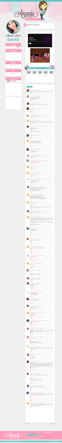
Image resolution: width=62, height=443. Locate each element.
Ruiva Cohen (32, 238)
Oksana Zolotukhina (33, 115)
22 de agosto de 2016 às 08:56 (40, 385)
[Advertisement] (13, 89)
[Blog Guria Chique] (13, 73)
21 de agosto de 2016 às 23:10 (36, 361)
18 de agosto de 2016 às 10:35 (36, 120)
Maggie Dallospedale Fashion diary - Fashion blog (36, 316)
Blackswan (32, 103)
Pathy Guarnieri (32, 385)
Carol (31, 228)
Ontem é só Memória (33, 259)
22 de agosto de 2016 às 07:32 (37, 378)
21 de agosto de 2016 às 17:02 (39, 328)
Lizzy (31, 135)
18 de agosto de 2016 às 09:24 (36, 108)
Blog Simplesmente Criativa (33, 301)
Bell (30, 108)
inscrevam (43, 31)
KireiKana (32, 166)
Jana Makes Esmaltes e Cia (33, 249)
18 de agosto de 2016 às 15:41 (40, 149)
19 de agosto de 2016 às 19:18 (39, 246)
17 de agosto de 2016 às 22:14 (37, 96)
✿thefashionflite (32, 308)
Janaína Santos (32, 246)
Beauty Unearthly (33, 155)
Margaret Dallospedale (34, 312)
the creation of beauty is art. (34, 160)
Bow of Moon (32, 266)
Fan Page (31, 251)
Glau (31, 120)
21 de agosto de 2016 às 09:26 (39, 305)
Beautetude (31, 174)
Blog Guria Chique (13, 74)
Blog (30, 369)
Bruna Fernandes (33, 126)
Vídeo (38, 25)
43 (52, 66)
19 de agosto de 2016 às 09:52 (40, 186)
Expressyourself (32, 286)
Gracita (31, 96)
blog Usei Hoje (32, 392)
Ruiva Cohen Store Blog (33, 242)
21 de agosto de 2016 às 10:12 (42, 312)
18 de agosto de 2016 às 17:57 (38, 166)
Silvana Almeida (33, 186)
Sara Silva (56, 441)
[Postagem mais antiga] (52, 424)
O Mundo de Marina (32, 324)
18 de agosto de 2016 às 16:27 (40, 155)
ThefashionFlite (32, 305)
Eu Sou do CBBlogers (13, 66)
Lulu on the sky (32, 328)
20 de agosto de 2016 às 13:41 (40, 291)
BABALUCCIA (32, 210)
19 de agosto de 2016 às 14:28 (38, 202)
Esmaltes (31, 25)
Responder (31, 93)
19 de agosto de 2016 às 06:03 (38, 172)
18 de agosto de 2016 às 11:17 (40, 126)
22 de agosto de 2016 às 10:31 (39, 392)
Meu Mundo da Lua (32, 206)
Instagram (31, 250)
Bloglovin (31, 182)
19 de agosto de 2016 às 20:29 (40, 255)
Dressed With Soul (33, 291)
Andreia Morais (32, 354)
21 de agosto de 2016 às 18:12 (40, 354)
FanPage (37, 206)
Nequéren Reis (32, 194)
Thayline (31, 298)
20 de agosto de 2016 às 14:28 (37, 298)
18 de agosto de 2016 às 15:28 (38, 140)
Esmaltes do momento (34, 25)
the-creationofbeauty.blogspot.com (34, 162)
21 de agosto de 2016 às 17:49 (38, 346)
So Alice (31, 277)
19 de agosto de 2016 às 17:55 (39, 238)
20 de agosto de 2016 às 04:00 (37, 277)
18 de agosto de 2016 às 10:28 (41, 115)
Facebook (37, 259)
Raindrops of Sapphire (33, 381)
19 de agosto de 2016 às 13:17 (39, 194)
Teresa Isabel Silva (33, 255)
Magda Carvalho (33, 149)
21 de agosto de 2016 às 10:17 (43, 320)
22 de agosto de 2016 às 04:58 (37, 373)
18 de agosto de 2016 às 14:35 (36, 135)
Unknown (31, 140)
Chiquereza (31, 145)
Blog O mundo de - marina (34, 320)
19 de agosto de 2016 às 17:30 (36, 228)
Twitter (34, 399)
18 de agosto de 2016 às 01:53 (38, 103)
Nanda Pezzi (32, 216)
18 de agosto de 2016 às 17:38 (44, 160)
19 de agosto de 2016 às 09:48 (48, 178)
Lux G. (31, 373)
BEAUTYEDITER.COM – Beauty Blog (36, 178)
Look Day (31, 346)
